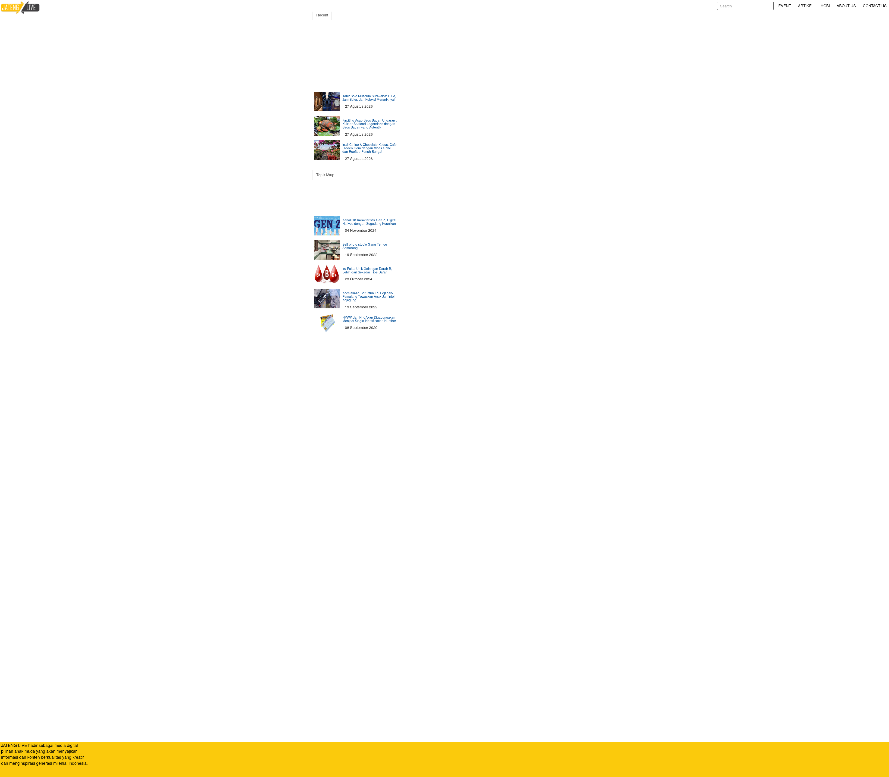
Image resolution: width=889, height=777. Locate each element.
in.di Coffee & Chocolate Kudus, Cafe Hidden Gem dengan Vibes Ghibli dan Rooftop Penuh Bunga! (369, 148)
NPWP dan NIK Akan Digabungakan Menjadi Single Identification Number (369, 319)
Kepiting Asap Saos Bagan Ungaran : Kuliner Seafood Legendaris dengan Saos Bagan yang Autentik (369, 124)
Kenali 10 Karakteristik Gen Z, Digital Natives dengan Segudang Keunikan (369, 222)
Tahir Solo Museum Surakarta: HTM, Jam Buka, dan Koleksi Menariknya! (369, 98)
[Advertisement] (355, 38)
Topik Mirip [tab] (325, 174)
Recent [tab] (322, 15)
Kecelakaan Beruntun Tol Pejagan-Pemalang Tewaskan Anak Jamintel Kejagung (368, 296)
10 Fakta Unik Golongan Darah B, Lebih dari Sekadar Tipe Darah (367, 270)
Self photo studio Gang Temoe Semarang (364, 246)
